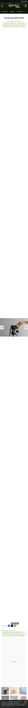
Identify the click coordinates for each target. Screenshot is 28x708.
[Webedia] (24, 1)
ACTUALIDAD (4, 11)
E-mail (15, 626)
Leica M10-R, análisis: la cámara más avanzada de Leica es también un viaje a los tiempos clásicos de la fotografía (14, 24)
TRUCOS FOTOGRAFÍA (22, 11)
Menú (2, 6)
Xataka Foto (14, 6)
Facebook (9, 626)
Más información (5, 706)
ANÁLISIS (12, 11)
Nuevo (25, 6)
